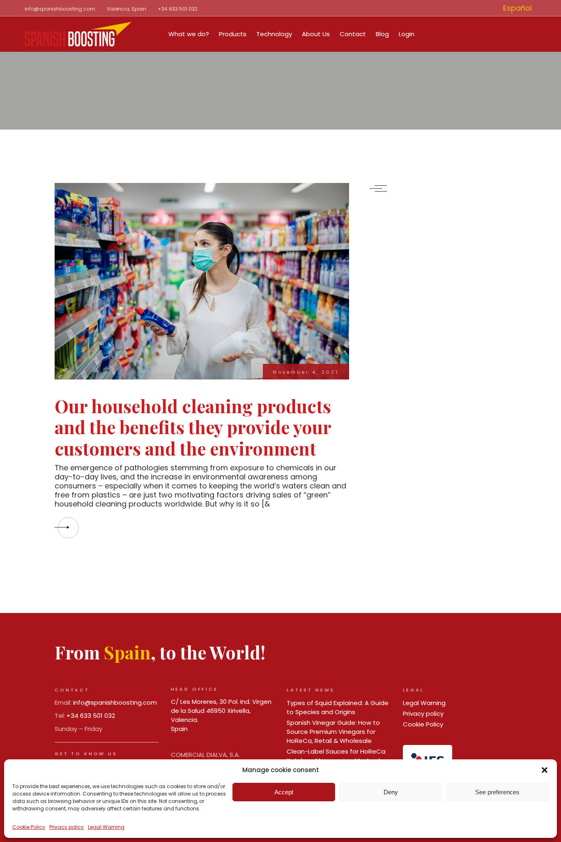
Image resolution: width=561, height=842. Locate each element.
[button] (544, 770)
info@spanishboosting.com (60, 8)
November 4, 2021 (306, 372)
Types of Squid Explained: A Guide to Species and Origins (338, 707)
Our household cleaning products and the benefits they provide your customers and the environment (193, 427)
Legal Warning (106, 826)
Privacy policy (66, 826)
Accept (283, 792)
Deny (391, 792)
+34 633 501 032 (178, 8)
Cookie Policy (28, 826)
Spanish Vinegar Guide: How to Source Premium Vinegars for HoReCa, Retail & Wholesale (333, 731)
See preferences (497, 792)
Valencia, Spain (126, 8)
